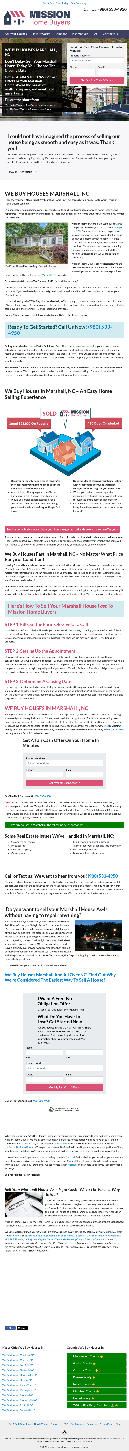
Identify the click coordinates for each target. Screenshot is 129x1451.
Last (68, 1057)
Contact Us (110, 34)
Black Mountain (69, 1235)
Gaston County (54, 1239)
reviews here (60, 1143)
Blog (118, 1424)
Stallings (28, 1239)
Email (101, 67)
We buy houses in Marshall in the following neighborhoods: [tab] (47, 825)
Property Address (80, 55)
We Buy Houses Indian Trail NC (19, 1385)
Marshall (71, 1157)
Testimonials (79, 34)
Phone (73, 67)
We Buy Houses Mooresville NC (19, 1400)
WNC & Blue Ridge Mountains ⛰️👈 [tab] (95, 1405)
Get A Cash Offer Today (55, 3)
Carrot (86, 1447)
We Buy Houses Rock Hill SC (17, 1405)
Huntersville (104, 1235)
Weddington (40, 1239)
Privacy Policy (106, 1424)
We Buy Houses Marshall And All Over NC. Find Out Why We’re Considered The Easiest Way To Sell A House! (60, 977)
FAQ (95, 34)
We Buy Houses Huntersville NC (19, 1375)
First (28, 1057)
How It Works (41, 34)
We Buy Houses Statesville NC (18, 1410)
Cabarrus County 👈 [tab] (85, 1370)
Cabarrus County (93, 1239)
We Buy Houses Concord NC (18, 1360)
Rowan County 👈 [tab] (84, 1377)
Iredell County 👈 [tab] (84, 1384)
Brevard (82, 1235)
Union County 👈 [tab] (83, 1398)
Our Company (78, 3)
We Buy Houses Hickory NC (17, 1380)
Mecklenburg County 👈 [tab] (88, 1356)
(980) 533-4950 (114, 729)
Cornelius (92, 1235)
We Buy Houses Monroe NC (17, 1395)
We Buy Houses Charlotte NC (18, 1355)
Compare (61, 34)
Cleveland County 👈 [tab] (86, 1391)
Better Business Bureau (21, 1147)
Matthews (116, 1235)
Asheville (32, 1235)
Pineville (19, 1239)
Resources (92, 1424)
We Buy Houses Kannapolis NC (19, 1390)
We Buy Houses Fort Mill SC (17, 1365)
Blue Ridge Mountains (49, 1235)
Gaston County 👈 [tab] (84, 1363)
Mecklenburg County (73, 1239)
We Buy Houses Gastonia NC (18, 1370)
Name (29, 1047)
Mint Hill (9, 1239)
